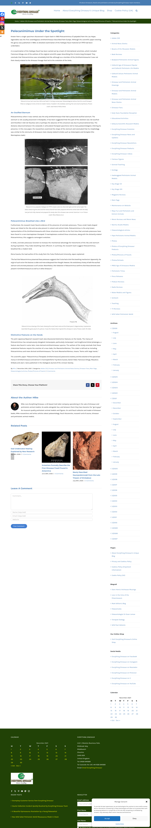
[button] (146, 802)
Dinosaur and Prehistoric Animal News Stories (63, 368)
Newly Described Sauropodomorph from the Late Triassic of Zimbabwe (86, 475)
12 (128, 707)
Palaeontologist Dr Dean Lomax (123, 614)
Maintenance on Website (121, 205)
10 (120, 707)
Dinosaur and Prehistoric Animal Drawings (124, 83)
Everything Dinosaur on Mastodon (124, 667)
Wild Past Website (118, 625)
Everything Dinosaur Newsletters (124, 143)
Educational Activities (120, 118)
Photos (114, 241)
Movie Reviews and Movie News (124, 219)
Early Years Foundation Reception (124, 113)
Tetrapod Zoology (118, 620)
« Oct (112, 720)
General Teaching (118, 165)
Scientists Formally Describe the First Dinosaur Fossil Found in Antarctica (56, 468)
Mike (14, 368)
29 (112, 717)
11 (123, 707)
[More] (2, 32)
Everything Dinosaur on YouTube (124, 684)
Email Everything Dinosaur (92, 768)
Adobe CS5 (44, 368)
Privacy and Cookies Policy (121, 561)
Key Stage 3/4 (117, 189)
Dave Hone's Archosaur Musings (124, 590)
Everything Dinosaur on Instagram (124, 662)
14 (136, 707)
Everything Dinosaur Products (123, 148)
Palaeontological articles (19, 371)
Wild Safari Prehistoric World (122, 314)
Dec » (118, 720)
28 (137, 714)
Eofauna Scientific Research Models (125, 124)
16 (115, 711)
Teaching (115, 303)
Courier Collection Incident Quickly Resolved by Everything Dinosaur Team (40, 806)
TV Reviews (116, 309)
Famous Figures (118, 159)
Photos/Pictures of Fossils (36, 371)
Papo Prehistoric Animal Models (124, 236)
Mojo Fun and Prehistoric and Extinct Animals (123, 212)
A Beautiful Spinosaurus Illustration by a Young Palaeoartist (34, 811)
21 (137, 711)
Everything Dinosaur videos (122, 154)
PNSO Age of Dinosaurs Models (123, 266)
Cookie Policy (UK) (118, 575)
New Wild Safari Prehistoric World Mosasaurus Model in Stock (35, 817)
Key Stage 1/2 (117, 184)
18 (124, 711)
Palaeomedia (116, 609)
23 (116, 714)
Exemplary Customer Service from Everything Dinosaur (32, 801)
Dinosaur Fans (84, 368)
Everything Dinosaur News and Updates (123, 136)
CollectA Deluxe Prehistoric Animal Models (125, 75)
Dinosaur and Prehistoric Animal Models (124, 92)
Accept (107, 818)
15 (111, 711)
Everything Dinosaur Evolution (123, 129)
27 (132, 714)
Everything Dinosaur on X (121, 678)
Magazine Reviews (119, 195)
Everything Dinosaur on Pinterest (124, 673)
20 (133, 711)
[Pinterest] (2, 19)
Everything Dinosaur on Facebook (124, 656)
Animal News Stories (119, 44)
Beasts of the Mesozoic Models (123, 49)
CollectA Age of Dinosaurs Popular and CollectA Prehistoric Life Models (125, 66)
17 (119, 711)
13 (132, 707)
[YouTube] (22, 791)
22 (112, 714)
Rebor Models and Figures (121, 292)
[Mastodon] (25, 791)
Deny (135, 818)
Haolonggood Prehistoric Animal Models (124, 176)
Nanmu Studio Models (120, 225)
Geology (115, 170)
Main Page (93, 368)
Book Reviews (117, 54)
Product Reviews (118, 282)
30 (116, 717)
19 (128, 711)
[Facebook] (2, 14)
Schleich (115, 298)
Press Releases (117, 276)
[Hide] (1, 36)
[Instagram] (2, 23)
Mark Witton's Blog (119, 603)
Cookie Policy (120, 824)
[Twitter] (15, 791)
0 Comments (51, 371)
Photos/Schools (118, 260)
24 (120, 714)
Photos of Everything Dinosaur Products (123, 247)
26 (128, 714)
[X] (2, 27)
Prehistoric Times (118, 271)
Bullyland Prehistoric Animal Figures (125, 60)
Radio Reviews (117, 287)
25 (124, 714)
